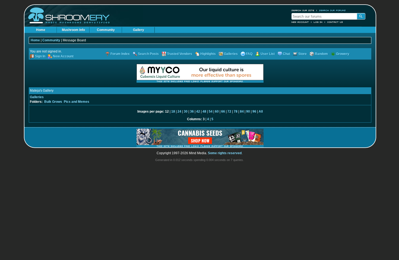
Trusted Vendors (179, 54)
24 (179, 111)
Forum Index (120, 54)
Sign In (40, 56)
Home (40, 30)
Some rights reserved (225, 153)
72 (229, 111)
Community (106, 30)
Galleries (231, 54)
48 (204, 111)
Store (302, 54)
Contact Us (335, 22)
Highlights (208, 54)
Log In (318, 22)
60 (217, 111)
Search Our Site (303, 10)
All (261, 111)
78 (235, 111)
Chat (286, 54)
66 (223, 111)
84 (242, 111)
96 (254, 111)
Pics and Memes (76, 102)
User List (268, 54)
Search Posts (148, 54)
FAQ (249, 54)
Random (321, 54)
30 (186, 111)
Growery (342, 54)
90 (248, 111)
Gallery (138, 30)
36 (192, 111)
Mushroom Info (73, 30)
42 (198, 111)
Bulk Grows (53, 102)
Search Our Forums (332, 10)
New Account (300, 22)
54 (211, 111)
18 (173, 111)
